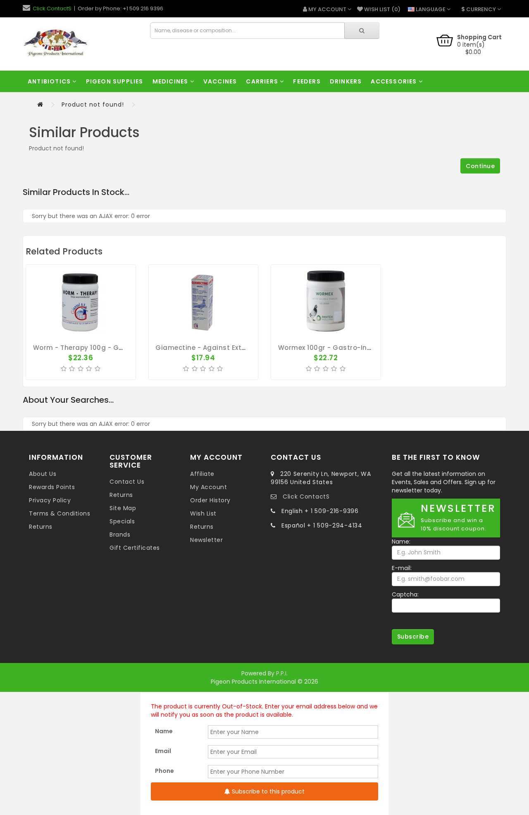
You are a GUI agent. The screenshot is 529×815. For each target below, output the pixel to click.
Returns (40, 527)
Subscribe (413, 636)
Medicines (171, 81)
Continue (480, 166)
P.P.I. (282, 673)
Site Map (123, 508)
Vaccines (220, 81)
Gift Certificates (135, 548)
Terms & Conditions (59, 513)
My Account (208, 487)
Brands (120, 534)
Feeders (306, 81)
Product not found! (93, 104)
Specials (122, 521)
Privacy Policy (50, 500)
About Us (42, 474)
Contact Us (127, 482)
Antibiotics (50, 81)
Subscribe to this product (267, 791)
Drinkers (346, 81)
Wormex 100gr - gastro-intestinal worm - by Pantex (367, 347)
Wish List (203, 513)
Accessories (394, 81)
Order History (210, 500)
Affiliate (202, 474)
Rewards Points (52, 487)
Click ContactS (52, 8)
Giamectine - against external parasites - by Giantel (245, 347)
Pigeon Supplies (114, 81)
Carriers (263, 81)
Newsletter (206, 540)
